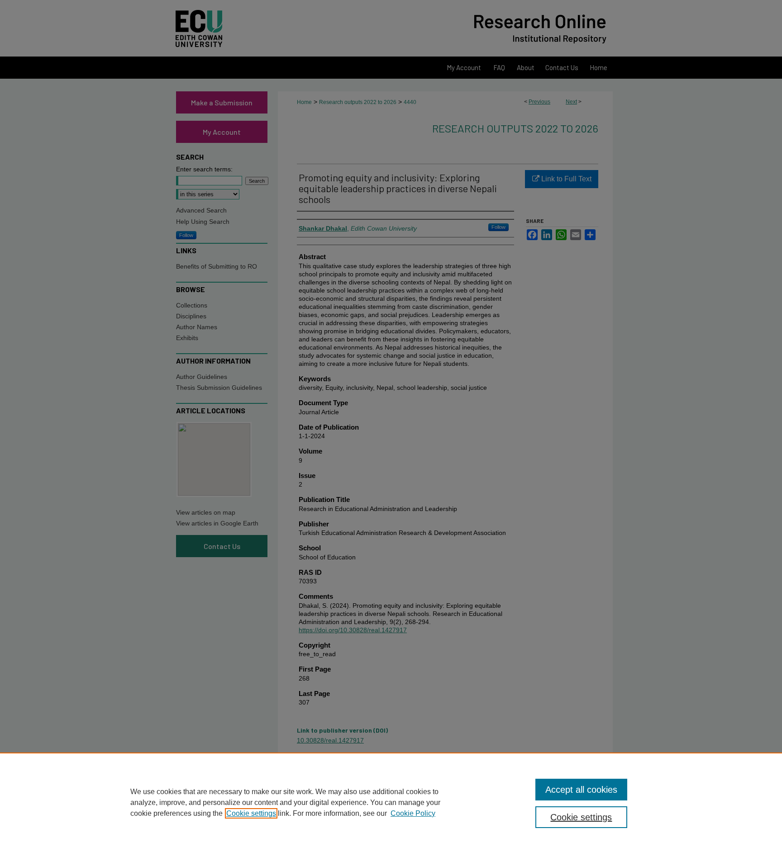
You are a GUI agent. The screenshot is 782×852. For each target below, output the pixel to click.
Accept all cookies (581, 790)
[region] (391, 802)
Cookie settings (251, 813)
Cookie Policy (413, 813)
